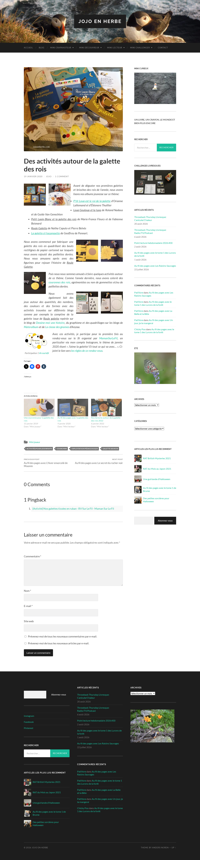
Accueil (28, 47)
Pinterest (28, 728)
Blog (41, 47)
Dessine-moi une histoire (50, 322)
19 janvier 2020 (33, 176)
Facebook (29, 721)
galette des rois (110, 448)
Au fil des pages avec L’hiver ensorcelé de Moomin (46, 463)
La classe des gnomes (57, 327)
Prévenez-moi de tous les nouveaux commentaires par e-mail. (62, 636)
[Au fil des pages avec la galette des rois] (73, 407)
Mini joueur (34, 442)
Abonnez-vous (165, 520)
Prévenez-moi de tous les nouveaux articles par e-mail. (58, 643)
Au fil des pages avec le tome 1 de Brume (159, 489)
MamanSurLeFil (108, 338)
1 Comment (62, 176)
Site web (29, 621)
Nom (27, 590)
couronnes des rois (59, 282)
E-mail (28, 606)
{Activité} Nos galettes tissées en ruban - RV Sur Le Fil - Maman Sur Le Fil (73, 508)
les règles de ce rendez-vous (86, 350)
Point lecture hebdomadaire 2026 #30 (153, 242)
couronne (62, 448)
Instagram (29, 715)
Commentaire (32, 556)
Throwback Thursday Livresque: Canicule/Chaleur (150, 218)
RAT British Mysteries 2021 (157, 458)
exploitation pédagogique (85, 448)
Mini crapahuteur (60, 47)
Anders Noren (160, 847)
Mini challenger (140, 47)
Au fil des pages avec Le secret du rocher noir (99, 461)
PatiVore (138, 292)
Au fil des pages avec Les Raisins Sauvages (155, 265)
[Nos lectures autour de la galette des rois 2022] (106, 407)
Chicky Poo (140, 329)
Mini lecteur (114, 47)
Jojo (49, 176)
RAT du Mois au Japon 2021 (157, 468)
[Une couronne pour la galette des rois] (39, 407)
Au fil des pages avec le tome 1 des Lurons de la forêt (155, 254)
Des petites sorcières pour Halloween (156, 500)
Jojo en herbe (100, 21)
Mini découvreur (89, 47)
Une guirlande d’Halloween (156, 479)
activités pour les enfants (39, 448)
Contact (163, 47)
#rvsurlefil (44, 353)
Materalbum (31, 327)
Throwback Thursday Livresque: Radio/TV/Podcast (150, 231)
